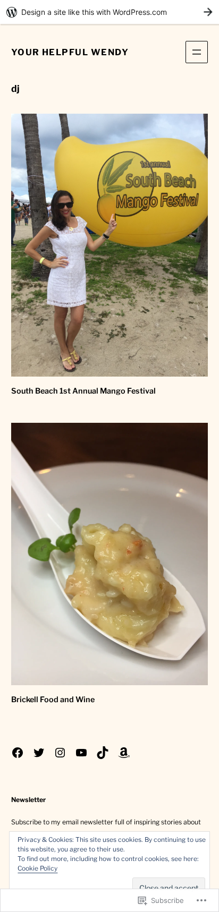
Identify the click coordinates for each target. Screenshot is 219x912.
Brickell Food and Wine (53, 699)
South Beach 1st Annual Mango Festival (83, 391)
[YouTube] (81, 752)
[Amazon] (123, 752)
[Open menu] (197, 52)
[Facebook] (17, 752)
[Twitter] (38, 752)
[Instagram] (60, 752)
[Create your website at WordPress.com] (109, 12)
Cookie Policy (37, 868)
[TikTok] (102, 752)
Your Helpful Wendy (70, 52)
